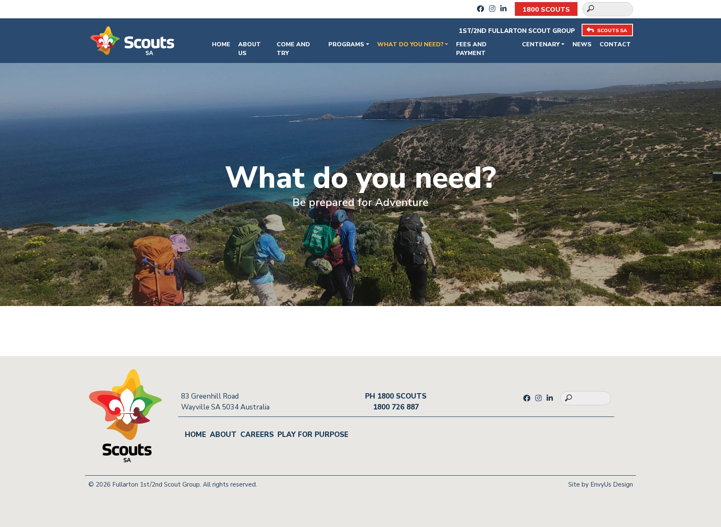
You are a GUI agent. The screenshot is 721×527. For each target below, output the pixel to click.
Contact (615, 44)
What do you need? (410, 44)
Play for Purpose (312, 434)
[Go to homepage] (132, 40)
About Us (249, 48)
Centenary (541, 44)
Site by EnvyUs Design (600, 484)
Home (221, 44)
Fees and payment (471, 48)
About (223, 434)
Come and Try (293, 48)
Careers (257, 434)
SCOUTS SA (612, 30)
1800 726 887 (396, 407)
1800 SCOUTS (546, 9)
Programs (346, 44)
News (582, 44)
